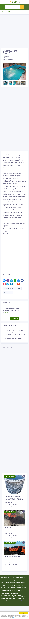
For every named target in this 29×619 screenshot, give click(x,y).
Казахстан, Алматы (8, 57)
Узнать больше (15, 617)
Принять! (23, 613)
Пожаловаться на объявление (13, 288)
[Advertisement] (14, 29)
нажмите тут (19, 600)
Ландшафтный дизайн (8, 59)
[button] (4, 71)
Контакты (14, 604)
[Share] (4, 280)
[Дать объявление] (27, 2)
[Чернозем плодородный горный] (14, 547)
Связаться (15, 318)
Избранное (10, 11)
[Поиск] (22, 7)
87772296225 (8, 312)
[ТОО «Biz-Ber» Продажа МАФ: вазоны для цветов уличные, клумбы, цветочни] (14, 485)
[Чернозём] (14, 518)
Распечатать (8, 292)
